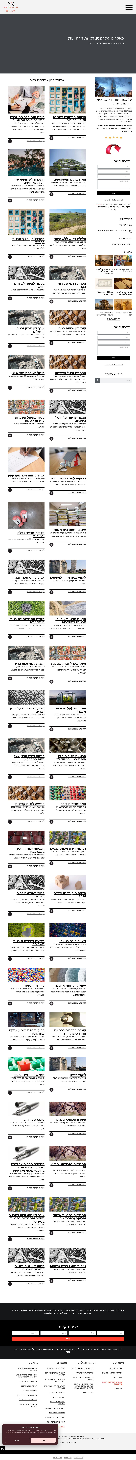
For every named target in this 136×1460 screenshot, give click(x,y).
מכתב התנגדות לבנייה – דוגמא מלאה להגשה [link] (123, 293)
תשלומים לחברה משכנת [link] (68, 663)
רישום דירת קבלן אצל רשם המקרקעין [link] (29, 757)
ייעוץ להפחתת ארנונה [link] (70, 985)
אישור (43, 1440)
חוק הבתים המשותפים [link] (70, 179)
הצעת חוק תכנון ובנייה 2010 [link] (70, 894)
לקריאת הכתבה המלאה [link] (77, 138)
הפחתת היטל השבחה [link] (70, 373)
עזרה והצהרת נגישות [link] (68, 1442)
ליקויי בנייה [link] (78, 1075)
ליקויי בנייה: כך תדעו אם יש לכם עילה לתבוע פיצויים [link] (26, 1376)
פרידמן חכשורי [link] (34, 985)
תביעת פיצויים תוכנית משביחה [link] (29, 942)
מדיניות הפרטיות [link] (11, 1432)
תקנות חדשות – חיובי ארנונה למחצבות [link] (70, 620)
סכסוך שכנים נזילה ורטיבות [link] (31, 534)
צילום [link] (79, 1438)
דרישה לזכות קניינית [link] (30, 804)
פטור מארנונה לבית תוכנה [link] (31, 894)
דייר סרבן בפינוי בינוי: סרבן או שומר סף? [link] (123, 270)
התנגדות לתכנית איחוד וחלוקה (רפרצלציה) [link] (69, 1216)
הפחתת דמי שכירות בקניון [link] (72, 285)
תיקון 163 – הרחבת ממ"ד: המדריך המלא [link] (104, 293)
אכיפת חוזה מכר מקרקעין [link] (26, 475)
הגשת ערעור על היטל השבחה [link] (70, 419)
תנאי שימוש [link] (67, 1457)
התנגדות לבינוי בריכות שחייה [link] (122, 244)
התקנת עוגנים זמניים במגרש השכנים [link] (30, 1267)
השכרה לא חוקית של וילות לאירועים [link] (30, 181)
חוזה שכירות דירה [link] (73, 804)
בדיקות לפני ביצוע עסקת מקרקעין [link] (27, 1032)
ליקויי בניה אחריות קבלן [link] (56, 1422)
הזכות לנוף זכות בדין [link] (30, 663)
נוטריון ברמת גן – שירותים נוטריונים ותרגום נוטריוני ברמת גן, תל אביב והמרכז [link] (83, 1386)
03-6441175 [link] (10, 11)
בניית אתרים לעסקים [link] (88, 1438)
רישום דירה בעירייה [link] (29, 1391)
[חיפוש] (97, 380)
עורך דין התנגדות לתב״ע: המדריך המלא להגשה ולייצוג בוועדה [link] (104, 271)
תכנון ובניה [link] (118, 1377)
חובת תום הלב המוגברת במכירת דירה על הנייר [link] (27, 118)
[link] (2, 1448)
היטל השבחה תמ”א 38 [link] (28, 373)
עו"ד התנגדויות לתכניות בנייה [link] (82, 1368)
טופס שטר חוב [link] (34, 1119)
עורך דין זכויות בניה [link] (72, 328)
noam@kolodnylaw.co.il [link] (114, 200)
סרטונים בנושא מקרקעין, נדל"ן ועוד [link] (27, 1369)
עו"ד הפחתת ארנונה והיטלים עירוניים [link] (82, 1378)
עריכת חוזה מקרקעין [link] (29, 1386)
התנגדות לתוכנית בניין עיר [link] (27, 1395)
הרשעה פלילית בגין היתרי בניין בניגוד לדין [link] (70, 757)
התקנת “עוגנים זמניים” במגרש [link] (28, 1405)
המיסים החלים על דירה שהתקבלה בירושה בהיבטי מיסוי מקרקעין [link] (28, 1167)
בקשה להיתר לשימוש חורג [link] (29, 285)
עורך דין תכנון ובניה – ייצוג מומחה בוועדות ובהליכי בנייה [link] (115, 231)
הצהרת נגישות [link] (57, 1457)
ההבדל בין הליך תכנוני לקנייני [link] (28, 240)
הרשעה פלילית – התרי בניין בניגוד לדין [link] (54, 1387)
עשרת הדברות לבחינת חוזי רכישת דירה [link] (70, 1032)
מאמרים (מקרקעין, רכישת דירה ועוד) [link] (112, 1383)
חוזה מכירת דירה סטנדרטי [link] (55, 1417)
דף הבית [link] (120, 43)
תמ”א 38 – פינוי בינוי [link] (29, 1075)
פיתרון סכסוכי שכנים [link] (71, 1119)
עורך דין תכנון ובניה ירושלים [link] (31, 330)
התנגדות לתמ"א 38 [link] (125, 238)
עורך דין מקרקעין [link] (115, 1368)
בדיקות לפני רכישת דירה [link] (68, 478)
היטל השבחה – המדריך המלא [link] (124, 314)
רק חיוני (17, 1440)
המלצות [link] (98, 204)
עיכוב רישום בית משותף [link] (68, 530)
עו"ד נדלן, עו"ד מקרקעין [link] (84, 1373)
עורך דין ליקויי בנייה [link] (125, 225)
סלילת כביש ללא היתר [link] (70, 239)
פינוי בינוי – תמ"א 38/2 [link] (28, 1381)
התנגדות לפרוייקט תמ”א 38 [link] (68, 1165)
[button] (129, 7)
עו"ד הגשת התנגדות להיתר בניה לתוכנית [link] (55, 1380)
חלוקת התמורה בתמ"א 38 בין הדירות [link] (69, 118)
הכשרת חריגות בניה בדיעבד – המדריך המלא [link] (105, 314)
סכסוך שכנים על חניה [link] (57, 1413)
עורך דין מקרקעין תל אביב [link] (112, 1373)
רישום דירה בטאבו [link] (72, 941)
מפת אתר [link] (118, 1389)
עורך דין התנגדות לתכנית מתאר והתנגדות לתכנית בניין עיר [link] (27, 1218)
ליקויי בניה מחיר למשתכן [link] (68, 577)
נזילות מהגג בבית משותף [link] (68, 1266)
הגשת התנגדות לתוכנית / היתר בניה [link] (27, 620)
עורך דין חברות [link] (87, 1393)
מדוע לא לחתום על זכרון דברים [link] (27, 710)
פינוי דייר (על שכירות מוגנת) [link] (71, 710)
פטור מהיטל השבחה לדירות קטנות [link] (30, 419)
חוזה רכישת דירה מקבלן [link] (28, 1400)
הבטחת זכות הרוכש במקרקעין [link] (30, 850)
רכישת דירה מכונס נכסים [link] (68, 848)
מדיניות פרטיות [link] (78, 1457)
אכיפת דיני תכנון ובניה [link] (28, 577)
